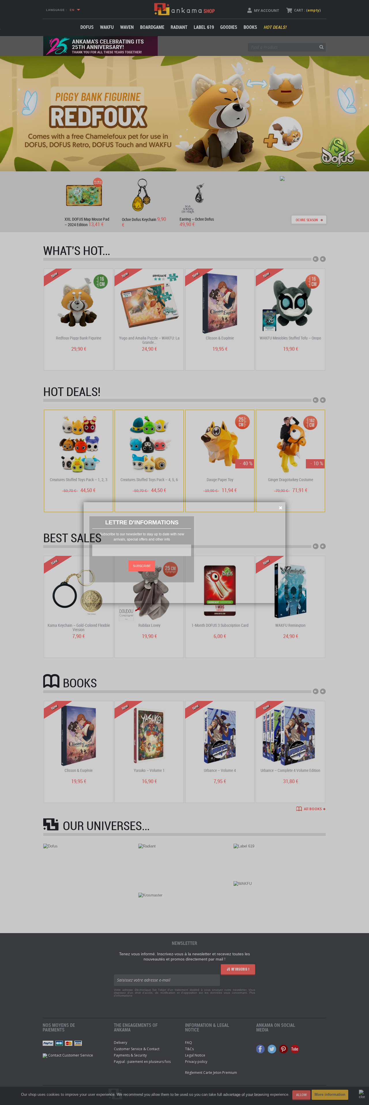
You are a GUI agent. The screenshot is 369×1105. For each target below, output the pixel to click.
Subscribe (142, 566)
